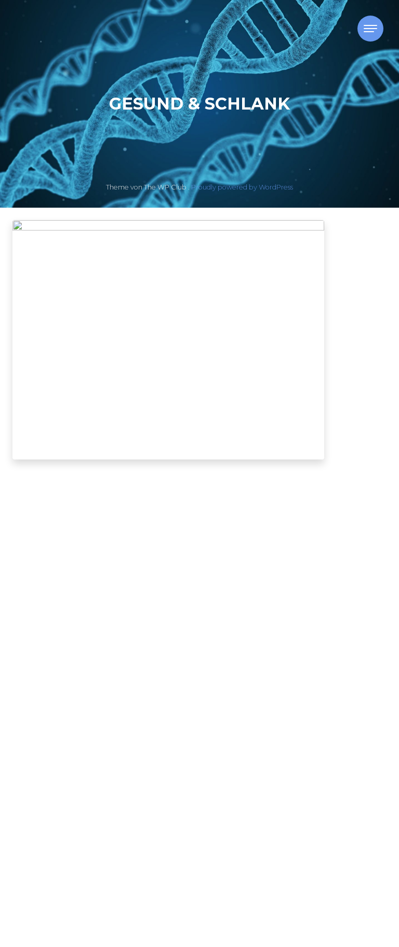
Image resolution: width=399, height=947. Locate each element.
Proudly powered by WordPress (242, 187)
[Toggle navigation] (370, 29)
